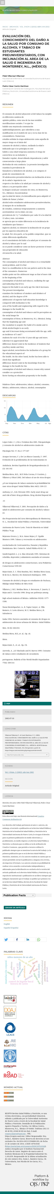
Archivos (14, 27)
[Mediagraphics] (10, 1068)
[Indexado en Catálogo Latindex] (10, 1002)
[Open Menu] (2, 2)
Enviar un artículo (15, 908)
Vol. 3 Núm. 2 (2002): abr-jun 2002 (34, 27)
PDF (8, 704)
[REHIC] (10, 1046)
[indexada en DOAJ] (10, 1018)
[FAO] (10, 1061)
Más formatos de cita (15, 755)
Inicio (5, 27)
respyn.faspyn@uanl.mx (15, 1133)
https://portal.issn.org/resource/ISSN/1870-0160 (25, 1146)
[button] (9, 939)
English (7, 924)
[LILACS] (10, 1035)
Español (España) (11, 928)
